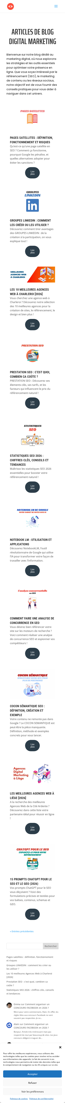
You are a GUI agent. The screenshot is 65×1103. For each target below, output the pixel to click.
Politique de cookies (19, 1098)
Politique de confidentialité (41, 1098)
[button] (60, 1047)
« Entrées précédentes (22, 931)
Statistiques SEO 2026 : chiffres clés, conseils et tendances (29, 460)
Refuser (32, 1082)
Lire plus (32, 172)
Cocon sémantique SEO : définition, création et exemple (27, 710)
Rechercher (51, 946)
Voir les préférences (32, 1091)
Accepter (33, 1074)
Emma (17, 1004)
